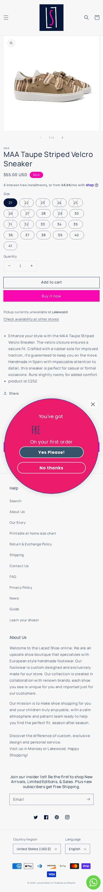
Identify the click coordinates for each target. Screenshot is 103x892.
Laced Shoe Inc (45, 882)
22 (26, 202)
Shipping (17, 554)
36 (11, 235)
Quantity (10, 256)
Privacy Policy (21, 587)
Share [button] (14, 393)
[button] (6, 17)
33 (43, 224)
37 (27, 235)
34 (59, 224)
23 (43, 202)
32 (26, 224)
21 (10, 202)
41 (10, 245)
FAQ (13, 576)
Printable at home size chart (33, 533)
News (14, 598)
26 (11, 213)
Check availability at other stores (31, 319)
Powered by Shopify (64, 882)
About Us (17, 511)
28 (43, 213)
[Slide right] (62, 137)
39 (60, 235)
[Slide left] (40, 137)
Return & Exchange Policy (31, 544)
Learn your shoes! (24, 620)
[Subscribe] (88, 799)
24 (59, 202)
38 (43, 235)
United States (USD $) (34, 849)
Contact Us (19, 566)
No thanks (51, 468)
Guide (14, 609)
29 (60, 213)
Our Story (17, 522)
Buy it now (51, 296)
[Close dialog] (93, 404)
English (74, 849)
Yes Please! (51, 452)
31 (10, 224)
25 (76, 202)
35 (76, 224)
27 (27, 213)
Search (16, 501)
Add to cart (51, 282)
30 (76, 213)
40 (76, 235)
